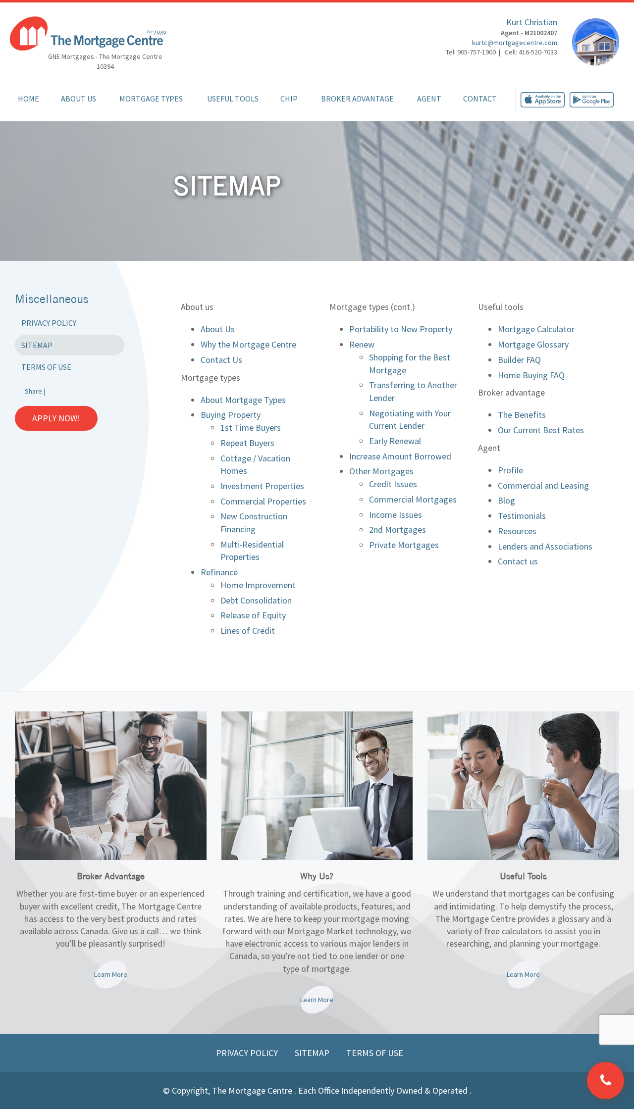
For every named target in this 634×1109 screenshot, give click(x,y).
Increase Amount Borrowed (400, 456)
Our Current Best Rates (541, 430)
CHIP (289, 98)
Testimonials (522, 515)
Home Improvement (258, 585)
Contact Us (221, 359)
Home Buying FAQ (531, 375)
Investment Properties (262, 486)
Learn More (110, 974)
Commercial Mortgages (413, 499)
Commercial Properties (263, 501)
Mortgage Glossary (533, 344)
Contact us (518, 561)
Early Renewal (395, 441)
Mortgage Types (151, 98)
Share (33, 391)
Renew (361, 344)
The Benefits (522, 414)
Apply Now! (56, 418)
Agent (429, 98)
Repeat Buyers (247, 443)
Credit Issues (393, 484)
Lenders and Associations (545, 546)
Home (28, 98)
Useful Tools (233, 98)
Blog (506, 500)
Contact (480, 98)
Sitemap (37, 345)
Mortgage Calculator (536, 329)
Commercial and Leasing (543, 485)
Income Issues (395, 514)
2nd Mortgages (397, 529)
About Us (78, 98)
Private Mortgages (404, 545)
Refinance (219, 572)
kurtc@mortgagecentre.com (514, 42)
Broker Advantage (357, 98)
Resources (517, 531)
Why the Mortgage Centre (248, 344)
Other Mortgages (381, 471)
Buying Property (231, 414)
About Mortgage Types (243, 399)
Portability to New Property (400, 329)
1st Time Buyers (250, 427)
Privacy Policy (48, 323)
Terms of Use (46, 367)
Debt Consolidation (256, 600)
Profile (510, 470)
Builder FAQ (519, 359)
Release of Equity (253, 615)
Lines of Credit (247, 630)
